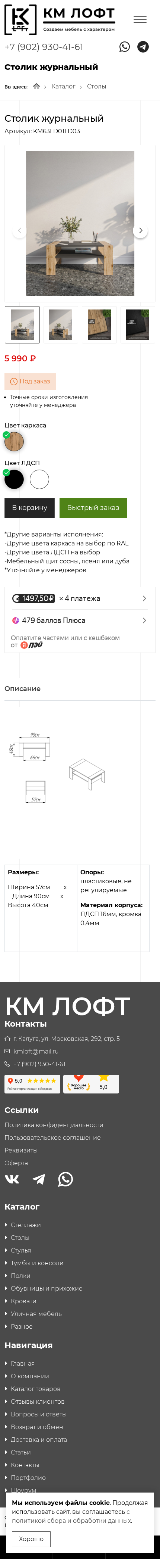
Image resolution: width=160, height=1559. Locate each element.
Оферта (16, 1163)
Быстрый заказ (93, 508)
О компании (30, 1376)
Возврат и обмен (37, 1427)
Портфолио (28, 1477)
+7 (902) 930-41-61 (43, 46)
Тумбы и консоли (37, 1263)
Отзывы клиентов (38, 1401)
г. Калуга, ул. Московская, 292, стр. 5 (66, 1038)
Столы (96, 86)
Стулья (21, 1250)
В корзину (29, 508)
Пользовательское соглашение (52, 1137)
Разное (22, 1326)
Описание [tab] (22, 689)
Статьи (21, 1452)
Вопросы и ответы (39, 1414)
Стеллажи (26, 1225)
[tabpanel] (80, 835)
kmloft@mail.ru (36, 1051)
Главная (23, 1363)
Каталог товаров (36, 1388)
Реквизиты (21, 1150)
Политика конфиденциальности (53, 1125)
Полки (21, 1275)
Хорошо (31, 1539)
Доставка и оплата (39, 1439)
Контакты (25, 1465)
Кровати (23, 1301)
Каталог (63, 86)
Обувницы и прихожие (47, 1288)
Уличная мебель (36, 1313)
